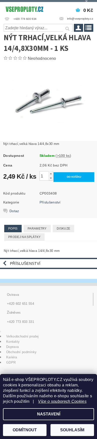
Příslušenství (50, 202)
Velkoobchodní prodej (22, 336)
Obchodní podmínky (21, 352)
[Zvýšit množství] (50, 173)
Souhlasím (72, 430)
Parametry (37, 228)
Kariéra (11, 357)
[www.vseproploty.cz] (24, 8)
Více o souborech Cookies (62, 401)
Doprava (12, 347)
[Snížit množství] (50, 178)
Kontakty (13, 341)
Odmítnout (25, 430)
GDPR (11, 362)
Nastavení (48, 414)
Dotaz (14, 211)
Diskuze (63, 228)
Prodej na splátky (24, 237)
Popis (13, 228)
